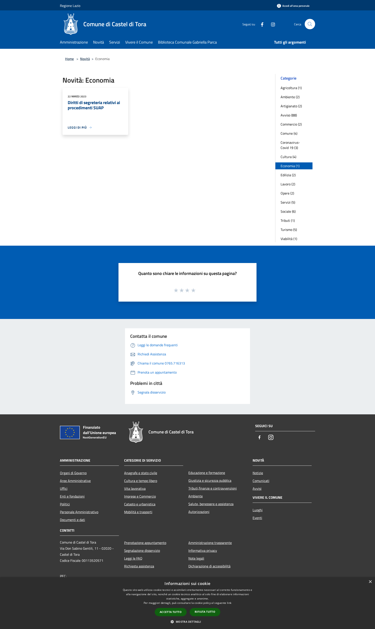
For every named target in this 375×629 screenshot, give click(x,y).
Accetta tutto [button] (171, 612)
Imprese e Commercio (140, 496)
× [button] (370, 581)
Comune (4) (289, 133)
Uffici (63, 488)
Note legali (196, 558)
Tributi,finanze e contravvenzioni (212, 488)
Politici (65, 504)
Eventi (257, 517)
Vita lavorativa (135, 488)
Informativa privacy (202, 550)
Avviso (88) (289, 115)
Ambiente (195, 496)
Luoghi (258, 510)
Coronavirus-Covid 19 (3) (290, 145)
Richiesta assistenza (139, 566)
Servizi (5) (288, 202)
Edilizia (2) (288, 175)
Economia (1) (290, 165)
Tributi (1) (288, 220)
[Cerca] (310, 24)
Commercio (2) (291, 124)
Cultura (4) (288, 156)
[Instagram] (271, 24)
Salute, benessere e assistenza (211, 503)
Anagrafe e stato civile (140, 472)
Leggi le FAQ (133, 558)
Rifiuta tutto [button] (205, 612)
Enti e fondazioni (72, 496)
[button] (187, 621)
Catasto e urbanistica (139, 504)
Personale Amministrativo (79, 512)
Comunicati (261, 480)
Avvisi (257, 488)
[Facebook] (260, 24)
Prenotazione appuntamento (145, 542)
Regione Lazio (70, 5)
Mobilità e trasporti (138, 512)
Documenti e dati (72, 519)
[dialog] (187, 603)
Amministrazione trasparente (210, 542)
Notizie (258, 472)
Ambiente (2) (290, 97)
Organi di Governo (73, 472)
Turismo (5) (289, 229)
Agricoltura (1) (291, 87)
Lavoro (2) (288, 184)
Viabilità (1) (289, 238)
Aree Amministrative (75, 480)
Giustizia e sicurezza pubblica (209, 480)
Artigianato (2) (291, 106)
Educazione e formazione (206, 472)
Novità (85, 58)
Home (69, 58)
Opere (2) (287, 193)
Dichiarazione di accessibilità (209, 566)
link (229, 603)
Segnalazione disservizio (142, 550)
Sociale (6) (288, 211)
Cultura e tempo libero (140, 480)
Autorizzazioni (198, 511)
